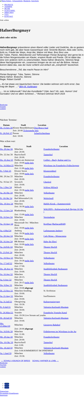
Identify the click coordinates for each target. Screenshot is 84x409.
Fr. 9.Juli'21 (5, 307)
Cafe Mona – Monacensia (55, 236)
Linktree (3, 109)
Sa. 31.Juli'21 (6, 301)
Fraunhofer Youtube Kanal (55, 312)
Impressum (4, 395)
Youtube (3, 107)
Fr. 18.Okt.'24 (6, 198)
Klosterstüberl (50, 171)
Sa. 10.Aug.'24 (6, 224)
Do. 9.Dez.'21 (6, 285)
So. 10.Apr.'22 (6, 274)
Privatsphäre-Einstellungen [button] (9, 393)
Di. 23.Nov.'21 (6, 290)
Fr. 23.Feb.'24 (6, 252)
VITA (6, 14)
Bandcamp (3, 105)
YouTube (3, 365)
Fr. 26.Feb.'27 (6, 133)
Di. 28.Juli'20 (6, 318)
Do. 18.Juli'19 (6, 348)
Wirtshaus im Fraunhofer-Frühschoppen (61, 165)
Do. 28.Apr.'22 (6, 269)
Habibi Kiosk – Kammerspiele (57, 203)
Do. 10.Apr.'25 (6, 160)
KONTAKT (8, 16)
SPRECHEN (9, 12)
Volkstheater (49, 193)
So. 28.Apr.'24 (6, 236)
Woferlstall (48, 198)
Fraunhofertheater (52, 149)
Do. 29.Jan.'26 (6, 149)
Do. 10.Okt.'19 (6, 342)
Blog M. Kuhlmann (28, 86)
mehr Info (34, 130)
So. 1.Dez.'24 (6, 187)
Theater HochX (50, 247)
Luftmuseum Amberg (53, 230)
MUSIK (7, 9)
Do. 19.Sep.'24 (6, 203)
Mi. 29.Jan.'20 (6, 337)
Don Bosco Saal (41, 128)
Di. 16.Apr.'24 (6, 241)
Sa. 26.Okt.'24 (6, 193)
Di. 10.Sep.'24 (6, 217)
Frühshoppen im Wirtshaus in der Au (60, 331)
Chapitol (47, 182)
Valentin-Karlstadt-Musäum (56, 307)
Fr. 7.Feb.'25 (5, 171)
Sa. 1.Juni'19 (5, 353)
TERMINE (8, 7)
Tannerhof (48, 154)
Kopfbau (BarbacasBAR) (55, 224)
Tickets (26, 130)
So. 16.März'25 (7, 165)
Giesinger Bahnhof (52, 325)
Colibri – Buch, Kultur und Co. (57, 160)
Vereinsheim (49, 217)
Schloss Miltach (51, 187)
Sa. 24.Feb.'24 (6, 247)
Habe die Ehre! (50, 241)
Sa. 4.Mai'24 (5, 230)
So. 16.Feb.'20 (6, 331)
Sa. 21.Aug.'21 (6, 296)
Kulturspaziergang (52, 301)
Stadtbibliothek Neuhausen (55, 269)
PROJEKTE (8, 5)
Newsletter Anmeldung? (12, 406)
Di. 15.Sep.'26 (6, 128)
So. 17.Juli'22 (6, 263)
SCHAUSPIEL (9, 10)
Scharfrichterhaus (42, 133)
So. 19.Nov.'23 (6, 258)
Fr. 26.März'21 (6, 312)
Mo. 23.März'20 (5, 324)
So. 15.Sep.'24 (6, 210)
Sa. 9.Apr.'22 (5, 280)
